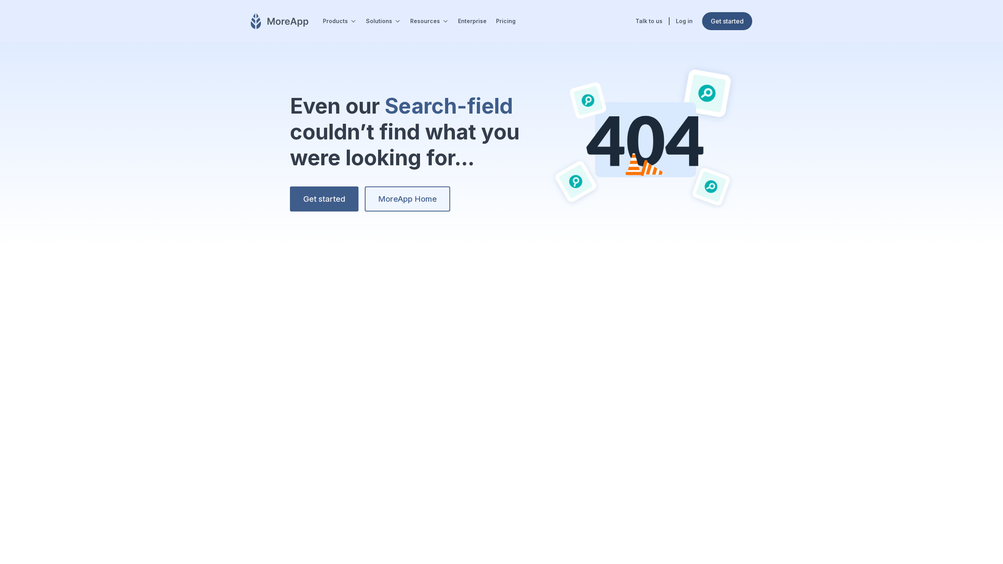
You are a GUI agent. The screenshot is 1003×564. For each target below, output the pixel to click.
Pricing (506, 21)
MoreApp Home (407, 199)
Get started (324, 199)
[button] (339, 21)
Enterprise (472, 21)
